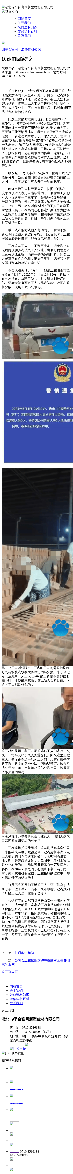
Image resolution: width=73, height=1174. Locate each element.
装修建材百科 (27, 31)
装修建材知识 (27, 27)
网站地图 (17, 1044)
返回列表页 (10, 972)
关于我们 (24, 23)
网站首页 (24, 18)
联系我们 (24, 35)
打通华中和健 (24, 953)
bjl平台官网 (10, 49)
